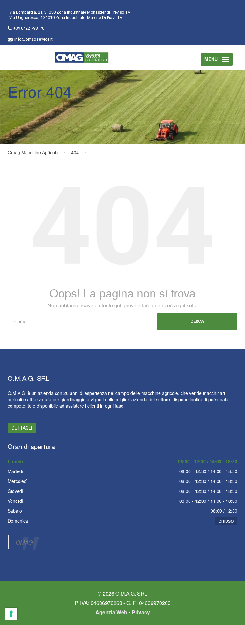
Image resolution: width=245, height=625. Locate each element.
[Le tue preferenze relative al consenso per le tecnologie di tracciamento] (11, 614)
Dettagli (22, 428)
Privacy (141, 612)
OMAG (24, 542)
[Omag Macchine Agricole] (83, 57)
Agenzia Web (111, 612)
